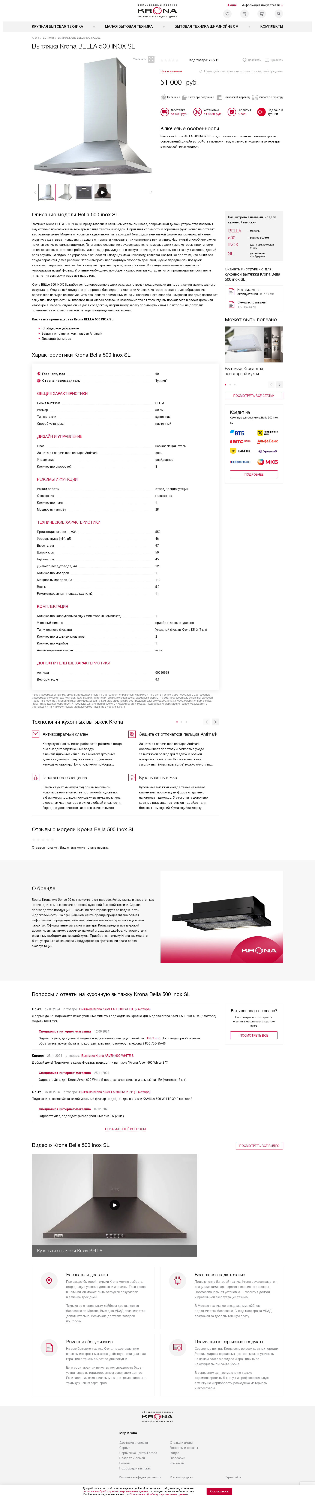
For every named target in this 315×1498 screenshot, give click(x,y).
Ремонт (124, 1463)
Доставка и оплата (133, 1442)
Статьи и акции (181, 1442)
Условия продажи (181, 1477)
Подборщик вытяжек (135, 1468)
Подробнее (253, 474)
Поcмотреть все (254, 1035)
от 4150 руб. (213, 114)
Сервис (124, 1447)
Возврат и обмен (132, 1458)
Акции (232, 5)
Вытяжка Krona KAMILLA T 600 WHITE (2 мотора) (114, 1009)
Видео (175, 1453)
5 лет (242, 114)
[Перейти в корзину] (261, 13)
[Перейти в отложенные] (227, 13)
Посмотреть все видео (259, 1146)
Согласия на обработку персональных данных (158, 1494)
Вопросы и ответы (184, 1447)
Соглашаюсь (219, 1491)
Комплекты (271, 26)
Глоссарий (177, 1458)
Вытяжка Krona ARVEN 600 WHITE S (107, 1055)
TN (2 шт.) (153, 1038)
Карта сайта (233, 1477)
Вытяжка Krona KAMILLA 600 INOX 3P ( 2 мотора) (114, 1092)
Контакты (177, 1463)
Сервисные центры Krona (138, 1453)
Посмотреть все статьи (253, 395)
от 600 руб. (179, 114)
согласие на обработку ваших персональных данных (115, 1491)
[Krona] (158, 11)
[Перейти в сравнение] (244, 13)
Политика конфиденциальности (140, 1477)
